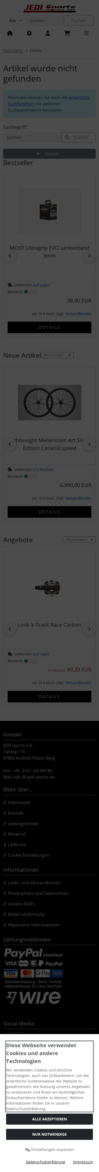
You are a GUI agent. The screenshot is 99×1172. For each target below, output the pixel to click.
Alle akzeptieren (49, 1118)
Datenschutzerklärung (45, 1161)
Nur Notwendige (49, 1134)
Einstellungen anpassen (52, 1149)
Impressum (83, 1161)
